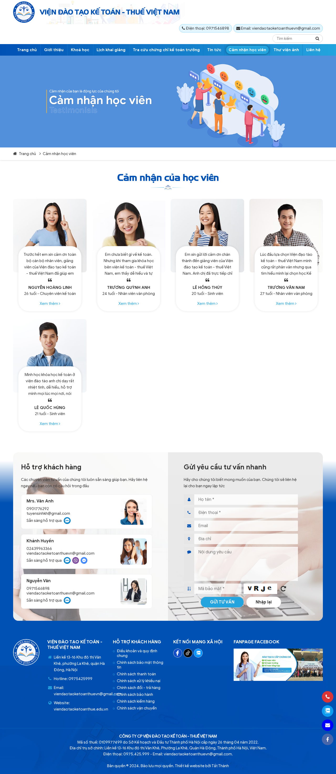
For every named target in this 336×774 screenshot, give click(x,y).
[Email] (327, 725)
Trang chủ (27, 49)
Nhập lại (264, 602)
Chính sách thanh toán (136, 674)
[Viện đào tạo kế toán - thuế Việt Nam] (24, 12)
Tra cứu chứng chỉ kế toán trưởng (166, 49)
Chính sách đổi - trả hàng (138, 687)
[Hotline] (327, 697)
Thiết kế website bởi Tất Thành (202, 766)
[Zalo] (67, 520)
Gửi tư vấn (222, 602)
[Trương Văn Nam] (286, 235)
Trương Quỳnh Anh (128, 287)
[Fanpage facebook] (278, 679)
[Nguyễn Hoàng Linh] (50, 235)
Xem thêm (49, 303)
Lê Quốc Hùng (49, 407)
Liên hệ (313, 49)
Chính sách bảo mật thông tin (140, 665)
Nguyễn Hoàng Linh (50, 287)
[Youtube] (187, 653)
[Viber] (75, 560)
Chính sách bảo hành (135, 694)
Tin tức (214, 49)
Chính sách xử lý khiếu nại (138, 680)
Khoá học (80, 49)
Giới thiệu (54, 49)
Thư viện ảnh (286, 49)
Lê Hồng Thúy (207, 287)
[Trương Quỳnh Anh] (128, 235)
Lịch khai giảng (111, 49)
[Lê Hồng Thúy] (207, 235)
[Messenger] (84, 560)
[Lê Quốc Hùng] (50, 356)
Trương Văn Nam (286, 287)
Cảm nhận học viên (247, 49)
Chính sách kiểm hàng (136, 701)
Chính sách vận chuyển (137, 708)
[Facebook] (177, 653)
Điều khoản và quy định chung (137, 653)
